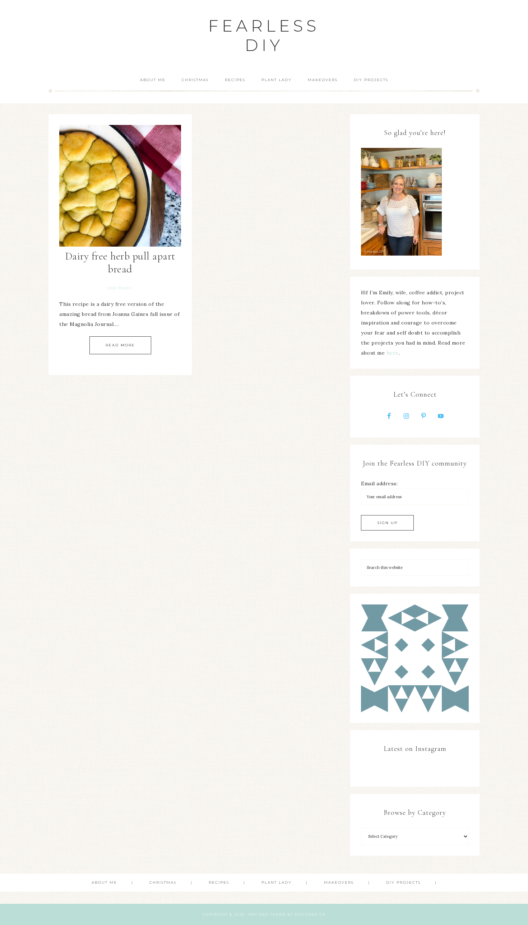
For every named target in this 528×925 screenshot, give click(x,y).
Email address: (379, 483)
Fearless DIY (264, 35)
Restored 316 (310, 914)
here (392, 353)
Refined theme (267, 914)
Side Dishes (119, 288)
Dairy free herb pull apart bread (120, 262)
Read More (120, 345)
